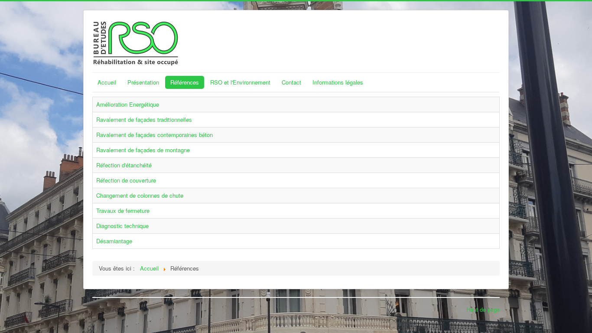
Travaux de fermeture (123, 210)
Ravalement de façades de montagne (143, 150)
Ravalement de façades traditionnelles (144, 119)
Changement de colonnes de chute (139, 195)
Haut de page (483, 309)
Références (184, 82)
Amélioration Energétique (127, 104)
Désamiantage (114, 241)
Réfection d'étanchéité (124, 165)
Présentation (143, 82)
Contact (291, 82)
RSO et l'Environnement (240, 82)
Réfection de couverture (126, 180)
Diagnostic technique (122, 226)
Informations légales (337, 82)
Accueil (107, 82)
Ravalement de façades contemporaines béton (154, 135)
